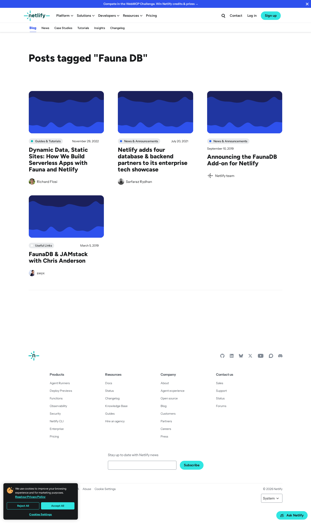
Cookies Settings (40, 514)
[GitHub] (222, 357)
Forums (221, 406)
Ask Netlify (295, 515)
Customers (168, 413)
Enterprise (57, 429)
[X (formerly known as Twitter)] (250, 357)
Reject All (23, 505)
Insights (99, 28)
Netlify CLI (57, 421)
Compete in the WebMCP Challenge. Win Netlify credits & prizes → (150, 4)
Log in (252, 16)
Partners (166, 421)
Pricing (151, 16)
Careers (166, 429)
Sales (219, 383)
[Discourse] (271, 357)
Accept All (57, 505)
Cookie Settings (105, 489)
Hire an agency (115, 421)
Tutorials (83, 28)
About (165, 383)
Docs (108, 383)
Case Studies (63, 28)
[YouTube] (260, 357)
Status (109, 391)
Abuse (87, 489)
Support (221, 391)
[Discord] (280, 357)
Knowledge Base (116, 406)
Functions (56, 398)
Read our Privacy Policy (30, 496)
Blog (32, 28)
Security (55, 413)
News (45, 28)
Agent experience (172, 391)
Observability (58, 406)
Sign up (271, 16)
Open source (169, 398)
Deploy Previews (61, 391)
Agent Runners (60, 383)
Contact (236, 16)
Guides (110, 413)
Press (164, 436)
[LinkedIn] (232, 357)
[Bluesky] (241, 357)
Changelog (117, 28)
